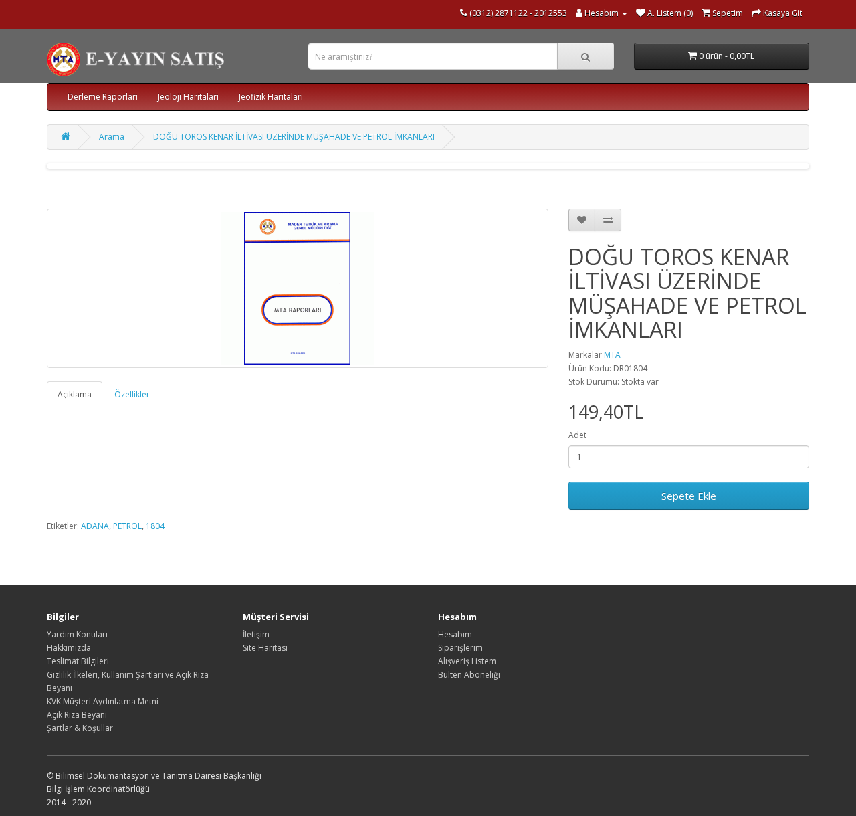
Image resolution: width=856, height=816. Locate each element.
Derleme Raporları (103, 96)
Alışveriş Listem (467, 661)
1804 (155, 526)
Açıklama (75, 394)
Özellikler (132, 394)
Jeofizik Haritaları (271, 96)
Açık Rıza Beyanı (77, 714)
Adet (577, 435)
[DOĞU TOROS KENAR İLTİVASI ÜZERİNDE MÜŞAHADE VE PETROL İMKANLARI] (297, 288)
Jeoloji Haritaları (188, 96)
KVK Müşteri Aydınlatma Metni (102, 701)
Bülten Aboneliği (469, 674)
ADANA (95, 526)
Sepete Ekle (688, 495)
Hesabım (455, 634)
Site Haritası (265, 647)
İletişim (256, 634)
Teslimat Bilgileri (78, 661)
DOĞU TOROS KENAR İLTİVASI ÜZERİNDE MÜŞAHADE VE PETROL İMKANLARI (294, 136)
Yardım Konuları (77, 634)
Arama (111, 136)
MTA (612, 355)
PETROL (127, 526)
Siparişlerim (460, 647)
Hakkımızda (69, 647)
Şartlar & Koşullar (80, 728)
